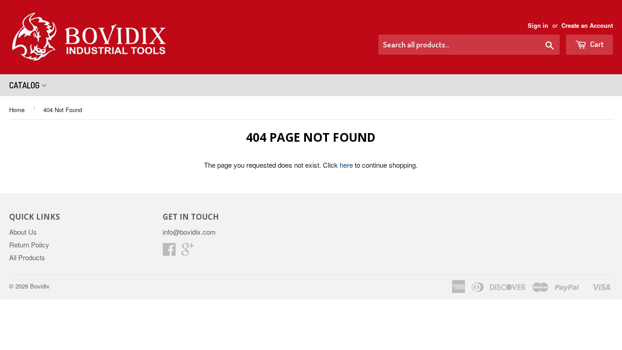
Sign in (538, 25)
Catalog (25, 85)
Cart (596, 44)
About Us (23, 232)
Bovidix (40, 286)
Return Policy (29, 244)
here (346, 165)
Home (17, 109)
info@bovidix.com (189, 232)
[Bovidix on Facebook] (169, 252)
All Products (27, 257)
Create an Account (587, 25)
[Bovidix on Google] (187, 252)
